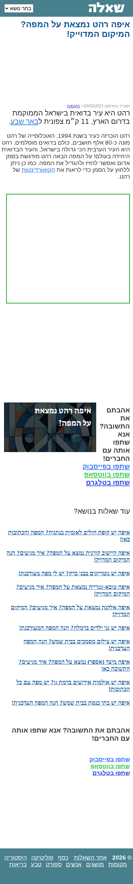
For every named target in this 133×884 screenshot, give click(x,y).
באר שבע (24, 121)
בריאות (18, 864)
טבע (36, 864)
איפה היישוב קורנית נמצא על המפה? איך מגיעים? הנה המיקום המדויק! (68, 556)
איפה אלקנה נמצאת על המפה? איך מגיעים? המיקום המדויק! (70, 610)
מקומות (73, 106)
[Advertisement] (65, 71)
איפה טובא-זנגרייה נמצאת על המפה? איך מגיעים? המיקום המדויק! (73, 590)
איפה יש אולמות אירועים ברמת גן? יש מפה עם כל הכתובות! (73, 685)
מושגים (95, 864)
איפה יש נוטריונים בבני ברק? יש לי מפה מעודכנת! (74, 573)
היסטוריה (15, 857)
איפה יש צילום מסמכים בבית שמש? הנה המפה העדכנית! (77, 644)
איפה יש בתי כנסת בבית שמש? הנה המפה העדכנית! (71, 702)
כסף (63, 857)
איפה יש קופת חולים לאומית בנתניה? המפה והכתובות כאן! (69, 535)
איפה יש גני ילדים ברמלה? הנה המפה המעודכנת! (74, 628)
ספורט (54, 864)
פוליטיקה (42, 857)
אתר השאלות (90, 857)
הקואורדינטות (38, 170)
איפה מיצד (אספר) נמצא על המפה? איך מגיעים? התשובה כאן (74, 665)
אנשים (74, 864)
